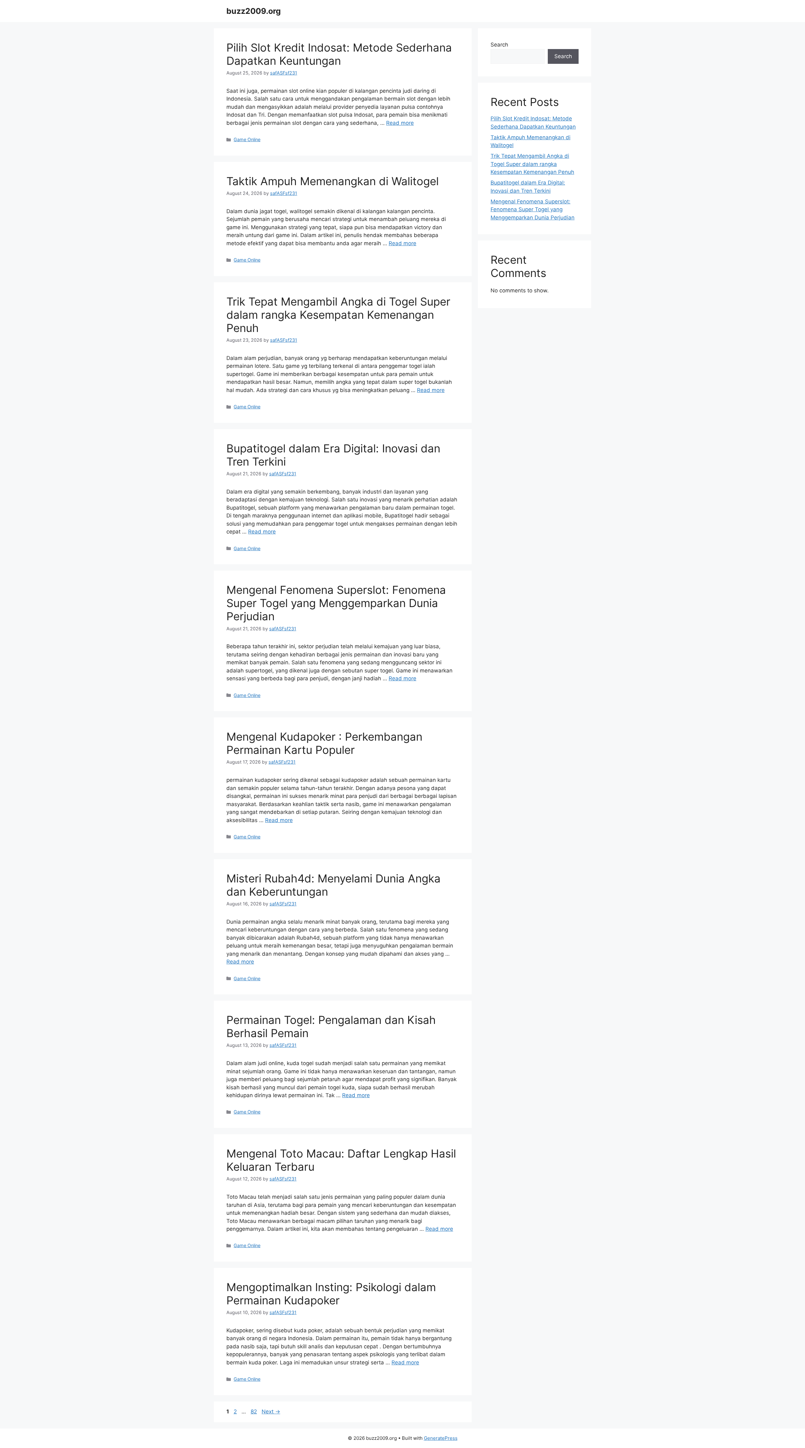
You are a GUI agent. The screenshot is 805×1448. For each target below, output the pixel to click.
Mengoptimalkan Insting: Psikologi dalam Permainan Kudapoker (331, 1293)
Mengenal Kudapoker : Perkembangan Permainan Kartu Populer (324, 743)
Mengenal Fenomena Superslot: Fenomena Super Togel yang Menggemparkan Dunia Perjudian (336, 603)
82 (254, 1411)
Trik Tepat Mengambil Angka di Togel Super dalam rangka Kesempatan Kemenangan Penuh (338, 314)
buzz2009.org (253, 11)
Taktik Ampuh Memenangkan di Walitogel (332, 181)
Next (271, 1411)
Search (499, 44)
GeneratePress (441, 1438)
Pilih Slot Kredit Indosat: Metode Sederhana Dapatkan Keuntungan (339, 54)
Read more (400, 123)
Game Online (247, 139)
